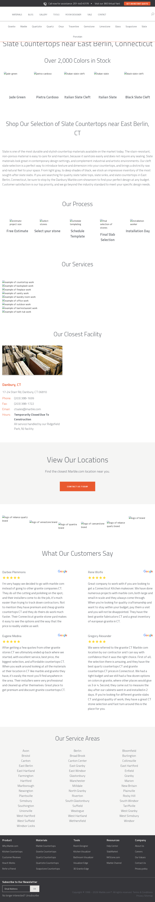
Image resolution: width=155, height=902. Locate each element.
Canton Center (77, 760)
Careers (139, 851)
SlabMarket (112, 851)
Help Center (112, 846)
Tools (56, 14)
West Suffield (26, 820)
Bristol (26, 755)
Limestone (104, 26)
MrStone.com (113, 857)
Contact (102, 14)
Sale (89, 14)
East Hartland (26, 770)
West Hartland (77, 815)
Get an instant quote (137, 3)
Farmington (25, 775)
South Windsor (129, 800)
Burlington (129, 755)
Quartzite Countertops (47, 863)
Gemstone (89, 26)
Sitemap (148, 895)
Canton (25, 760)
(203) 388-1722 (24, 403)
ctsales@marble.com (27, 409)
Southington (26, 805)
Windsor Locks (26, 825)
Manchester (77, 780)
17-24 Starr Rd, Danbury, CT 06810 (24, 392)
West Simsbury (129, 815)
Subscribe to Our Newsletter (19, 882)
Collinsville (129, 760)
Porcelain (77, 36)
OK (34, 888)
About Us (139, 846)
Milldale (77, 785)
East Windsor (77, 770)
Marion (129, 780)
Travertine (74, 26)
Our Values (140, 857)
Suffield (77, 805)
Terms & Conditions (143, 892)
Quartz (50, 26)
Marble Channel (114, 863)
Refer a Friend (9, 868)
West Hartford (26, 815)
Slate (144, 26)
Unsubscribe (32, 895)
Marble (23, 26)
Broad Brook (77, 755)
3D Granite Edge (81, 868)
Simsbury (26, 800)
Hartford (25, 780)
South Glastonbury (77, 800)
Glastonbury (77, 775)
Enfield (129, 770)
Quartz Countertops (46, 857)
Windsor (129, 820)
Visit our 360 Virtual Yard (107, 3)
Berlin (77, 750)
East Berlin (26, 765)
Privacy (140, 895)
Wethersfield (77, 820)
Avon (26, 750)
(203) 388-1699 (24, 398)
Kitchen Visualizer (82, 851)
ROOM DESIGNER (73, 14)
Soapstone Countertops (48, 868)
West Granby (129, 810)
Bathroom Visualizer (83, 857)
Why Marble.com (10, 846)
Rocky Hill (129, 795)
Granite (11, 26)
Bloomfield (129, 750)
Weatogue (77, 810)
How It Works (8, 863)
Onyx (61, 26)
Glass (118, 26)
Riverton (77, 795)
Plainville (129, 790)
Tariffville (129, 805)
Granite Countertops (46, 851)
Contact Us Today (77, 486)
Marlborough (26, 785)
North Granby (77, 790)
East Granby (77, 765)
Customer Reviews (11, 857)
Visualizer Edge (80, 863)
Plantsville (26, 795)
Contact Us (140, 863)
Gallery (43, 14)
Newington (26, 790)
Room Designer (80, 846)
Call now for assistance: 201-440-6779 (68, 3)
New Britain (129, 785)
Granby (129, 775)
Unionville (25, 810)
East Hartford (129, 765)
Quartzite (37, 26)
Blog (30, 14)
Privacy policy (141, 868)
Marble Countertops (46, 846)
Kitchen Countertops (12, 851)
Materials (17, 14)
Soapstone (131, 26)
